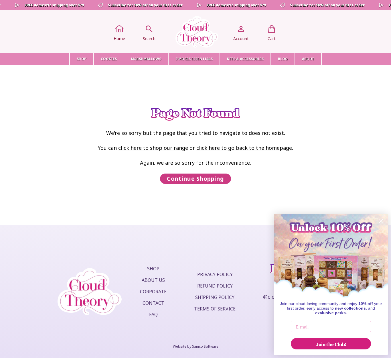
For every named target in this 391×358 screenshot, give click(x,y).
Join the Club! (331, 343)
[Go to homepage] (196, 32)
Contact (153, 303)
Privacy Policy (215, 274)
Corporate (153, 291)
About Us (153, 280)
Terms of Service (215, 309)
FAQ (153, 314)
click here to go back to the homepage (244, 147)
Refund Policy (215, 286)
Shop (153, 268)
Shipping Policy (214, 297)
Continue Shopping (195, 178)
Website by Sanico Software (195, 346)
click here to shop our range (153, 147)
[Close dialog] (381, 221)
